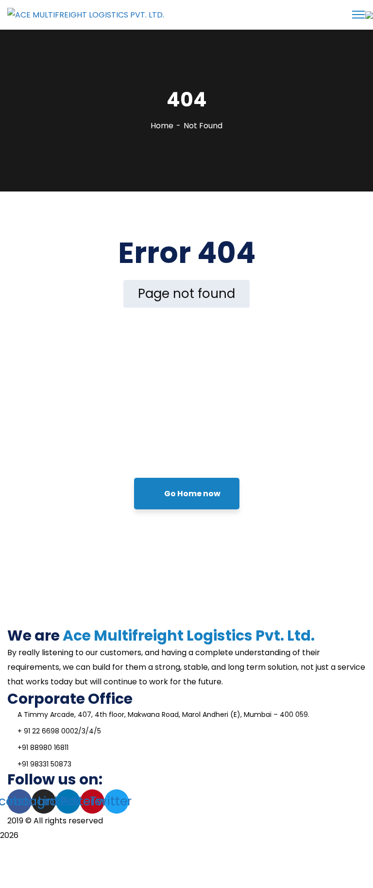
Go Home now (191, 493)
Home (162, 125)
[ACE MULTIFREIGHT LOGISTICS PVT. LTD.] (85, 14)
